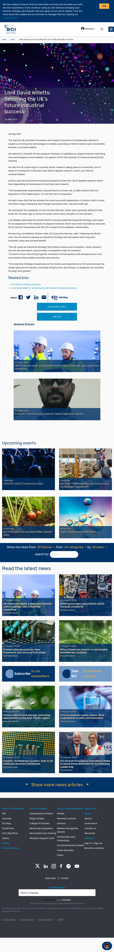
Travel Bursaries (65, 850)
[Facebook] (61, 866)
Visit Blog (63, 297)
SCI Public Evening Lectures (26, 284)
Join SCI (57, 317)
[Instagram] (53, 866)
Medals (60, 813)
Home (4, 39)
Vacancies (90, 833)
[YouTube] (77, 866)
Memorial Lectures (66, 818)
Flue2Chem (8, 828)
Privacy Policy (45, 920)
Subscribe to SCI (57, 307)
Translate (66, 900)
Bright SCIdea (37, 818)
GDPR (61, 920)
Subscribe (50, 878)
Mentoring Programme (41, 828)
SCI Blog (6, 823)
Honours (61, 823)
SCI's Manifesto (10, 833)
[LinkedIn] (46, 866)
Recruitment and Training (43, 833)
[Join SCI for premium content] (66, 673)
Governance (91, 823)
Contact (64, 878)
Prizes (60, 855)
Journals (6, 818)
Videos (5, 838)
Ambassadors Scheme (41, 813)
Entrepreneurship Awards (70, 845)
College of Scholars (40, 823)
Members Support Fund (42, 838)
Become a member (94, 848)
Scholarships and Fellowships (66, 839)
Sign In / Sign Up (93, 843)
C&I (4, 813)
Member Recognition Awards (68, 830)
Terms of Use (26, 920)
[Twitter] (37, 867)
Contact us (90, 828)
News (12, 39)
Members (89, 29)
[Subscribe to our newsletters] (9, 673)
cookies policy (10, 18)
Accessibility (8, 920)
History (88, 818)
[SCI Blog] (68, 866)
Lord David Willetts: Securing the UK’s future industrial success (44, 288)
